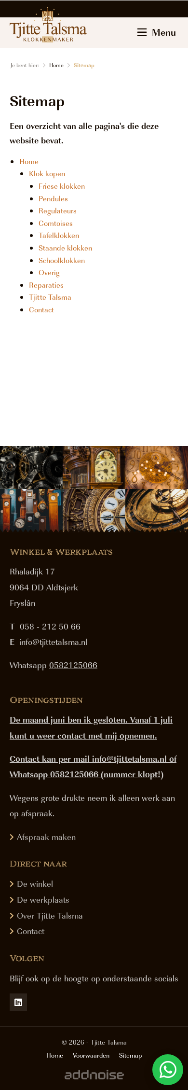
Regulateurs (58, 210)
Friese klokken (62, 186)
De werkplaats (43, 899)
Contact (41, 309)
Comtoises (56, 223)
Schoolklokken (62, 260)
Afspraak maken (46, 836)
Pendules (53, 198)
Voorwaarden (91, 1055)
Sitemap (84, 65)
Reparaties (46, 284)
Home (56, 65)
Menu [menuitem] (164, 32)
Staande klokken (65, 247)
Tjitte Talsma (50, 297)
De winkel (35, 883)
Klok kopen (47, 173)
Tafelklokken (59, 235)
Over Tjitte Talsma (50, 915)
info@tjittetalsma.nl (53, 641)
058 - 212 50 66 (50, 626)
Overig (49, 272)
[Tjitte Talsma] (48, 24)
